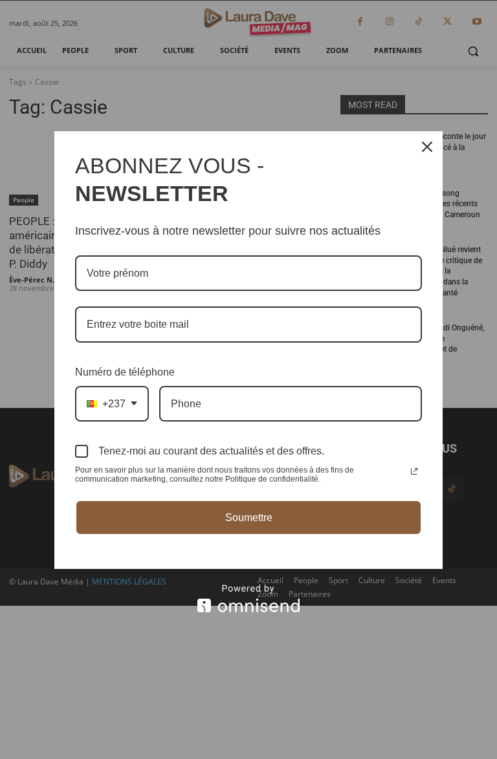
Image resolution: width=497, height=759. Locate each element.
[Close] (427, 146)
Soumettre (248, 517)
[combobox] (112, 404)
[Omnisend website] (248, 598)
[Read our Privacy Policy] (414, 471)
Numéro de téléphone (125, 372)
